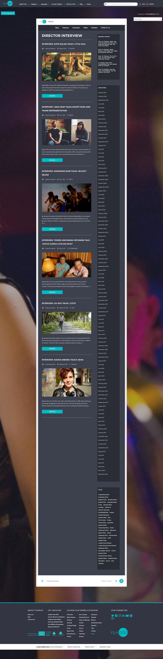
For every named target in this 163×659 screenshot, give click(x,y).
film (109, 517)
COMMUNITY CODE (104, 647)
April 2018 (101, 285)
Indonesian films (103, 530)
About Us (30, 614)
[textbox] (122, 4)
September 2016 (103, 357)
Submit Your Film (53, 614)
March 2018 (101, 289)
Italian (81, 631)
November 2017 (103, 304)
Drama (112, 512)
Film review (102, 520)
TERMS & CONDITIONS (73, 647)
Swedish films (112, 558)
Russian (93, 617)
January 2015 (102, 432)
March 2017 (101, 334)
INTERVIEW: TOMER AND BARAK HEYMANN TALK (66, 242)
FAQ (29, 617)
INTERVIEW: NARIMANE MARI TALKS (64, 173)
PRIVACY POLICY (89, 647)
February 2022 (102, 123)
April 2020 (101, 206)
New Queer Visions (104, 550)
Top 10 (108, 561)
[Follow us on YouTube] (127, 616)
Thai (92, 628)
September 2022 (103, 100)
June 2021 (101, 153)
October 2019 (102, 228)
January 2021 (102, 172)
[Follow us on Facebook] (116, 616)
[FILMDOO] (119, 632)
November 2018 (103, 259)
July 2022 (101, 104)
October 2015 (102, 398)
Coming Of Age (71, 625)
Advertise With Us (53, 626)
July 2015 (101, 410)
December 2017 (103, 300)
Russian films (102, 553)
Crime (69, 628)
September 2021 (103, 141)
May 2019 (101, 243)
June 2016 (101, 368)
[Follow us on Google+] (113, 619)
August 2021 (102, 145)
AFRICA (71, 179)
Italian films (102, 533)
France (109, 520)
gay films (110, 522)
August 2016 (102, 361)
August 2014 (102, 451)
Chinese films (107, 505)
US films (100, 563)
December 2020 (103, 175)
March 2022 (101, 119)
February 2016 (102, 383)
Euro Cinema (83, 614)
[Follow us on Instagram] (120, 616)
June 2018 (101, 277)
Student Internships (54, 619)
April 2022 (101, 115)
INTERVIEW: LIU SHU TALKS (59, 303)
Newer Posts (106, 581)
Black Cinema (71, 617)
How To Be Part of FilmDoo (56, 617)
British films (102, 502)
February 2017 (102, 338)
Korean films (113, 535)
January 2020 (102, 217)
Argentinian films (103, 494)
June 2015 (101, 413)
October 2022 (102, 96)
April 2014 (101, 466)
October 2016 (102, 353)
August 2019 (102, 236)
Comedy (101, 507)
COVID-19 (108, 507)
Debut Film (70, 631)
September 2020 (103, 187)
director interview (104, 510)
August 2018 (102, 270)
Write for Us (105, 28)
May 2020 (101, 202)
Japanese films (103, 535)
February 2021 (102, 168)
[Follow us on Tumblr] (131, 616)
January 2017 (102, 342)
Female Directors (103, 515)
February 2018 (102, 293)
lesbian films (102, 538)
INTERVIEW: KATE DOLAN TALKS (64, 44)
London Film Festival (104, 543)
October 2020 (102, 183)
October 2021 (102, 138)
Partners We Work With (55, 622)
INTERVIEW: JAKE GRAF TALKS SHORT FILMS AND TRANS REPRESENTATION (66, 109)
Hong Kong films (103, 527)
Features (65, 28)
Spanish (93, 625)
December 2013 (103, 474)
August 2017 (102, 315)
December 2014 (103, 436)
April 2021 (101, 160)
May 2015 (101, 417)
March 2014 (101, 470)
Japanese (82, 633)
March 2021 (101, 164)
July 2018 (101, 274)
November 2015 (103, 395)
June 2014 (101, 459)
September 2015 (103, 402)
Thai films (101, 561)
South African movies (105, 556)
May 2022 (101, 111)
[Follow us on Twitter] (112, 616)
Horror (112, 527)
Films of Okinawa (84, 620)
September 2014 (103, 447)
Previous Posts (53, 581)
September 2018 (103, 266)
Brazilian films (112, 499)
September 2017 (103, 311)
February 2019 (102, 251)
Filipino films (102, 517)
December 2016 (103, 345)
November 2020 (103, 179)
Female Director (84, 617)
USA (112, 561)
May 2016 (101, 372)
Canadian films (112, 502)
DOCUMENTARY (73, 248)
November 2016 (103, 349)
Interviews (76, 28)
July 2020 (101, 194)
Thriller (93, 631)
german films (102, 525)
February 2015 (102, 429)
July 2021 (101, 149)
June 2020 (101, 198)
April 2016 (101, 376)
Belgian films (102, 499)
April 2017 (101, 330)
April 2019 (101, 247)
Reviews (94, 28)
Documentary (71, 633)
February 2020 (102, 213)
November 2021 (103, 134)
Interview (113, 530)
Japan (109, 533)
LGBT (109, 538)
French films (102, 522)
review (113, 550)
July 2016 (101, 364)
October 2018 (102, 262)
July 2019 (101, 240)
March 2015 (101, 425)
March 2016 (101, 379)
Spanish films (102, 558)
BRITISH (72, 48)
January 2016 (102, 387)
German (81, 625)
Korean (81, 636)
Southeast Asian (96, 622)
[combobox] (122, 4)
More (92, 633)
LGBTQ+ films (102, 540)
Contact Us (31, 619)
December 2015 (103, 391)
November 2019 (103, 225)
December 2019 (103, 221)
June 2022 (101, 107)
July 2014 (101, 455)
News (86, 28)
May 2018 (101, 281)
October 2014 (102, 444)
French (81, 622)
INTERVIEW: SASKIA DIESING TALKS (62, 360)
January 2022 (102, 126)
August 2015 (102, 406)
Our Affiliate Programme (55, 624)
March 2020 (102, 209)
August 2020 (102, 191)
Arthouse (70, 614)
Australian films (103, 497)
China (100, 505)
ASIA (73, 307)
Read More (52, 96)
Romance (94, 614)
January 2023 (102, 92)
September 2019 (103, 232)
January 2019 (102, 255)
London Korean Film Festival (107, 545)
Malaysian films (103, 548)
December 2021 (103, 130)
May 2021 (101, 157)
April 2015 (101, 421)
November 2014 (103, 440)
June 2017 (101, 323)
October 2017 (102, 308)
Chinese (69, 620)
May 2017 (101, 327)
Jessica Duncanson (50, 48)
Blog (57, 28)
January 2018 (102, 296)
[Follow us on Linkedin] (123, 616)
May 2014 (101, 463)
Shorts (93, 620)
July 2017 (101, 319)
